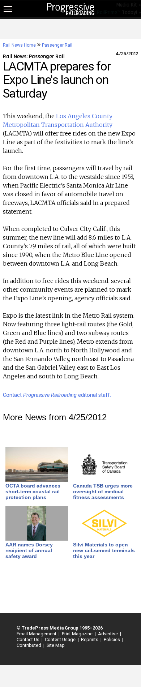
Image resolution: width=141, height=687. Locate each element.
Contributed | (29, 645)
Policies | (112, 639)
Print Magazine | (78, 633)
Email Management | (37, 633)
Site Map (55, 645)
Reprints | (90, 639)
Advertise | (108, 633)
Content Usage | (61, 639)
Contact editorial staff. (57, 395)
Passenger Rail (57, 45)
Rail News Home (19, 45)
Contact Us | (28, 639)
